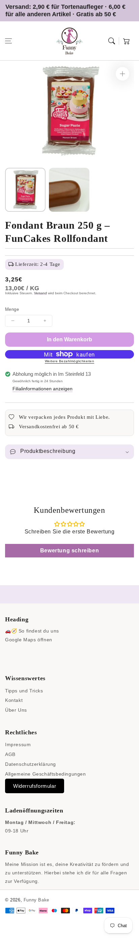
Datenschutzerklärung (30, 764)
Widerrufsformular (34, 786)
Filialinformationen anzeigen (42, 388)
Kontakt (14, 700)
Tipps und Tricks (24, 690)
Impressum (18, 744)
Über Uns (16, 710)
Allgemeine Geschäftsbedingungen (45, 774)
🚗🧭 (11, 631)
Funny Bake (36, 899)
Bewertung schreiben (69, 550)
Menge (12, 309)
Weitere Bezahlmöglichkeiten (69, 361)
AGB (10, 754)
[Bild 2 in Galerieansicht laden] (69, 190)
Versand (40, 293)
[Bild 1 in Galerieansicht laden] (25, 190)
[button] (8, 40)
